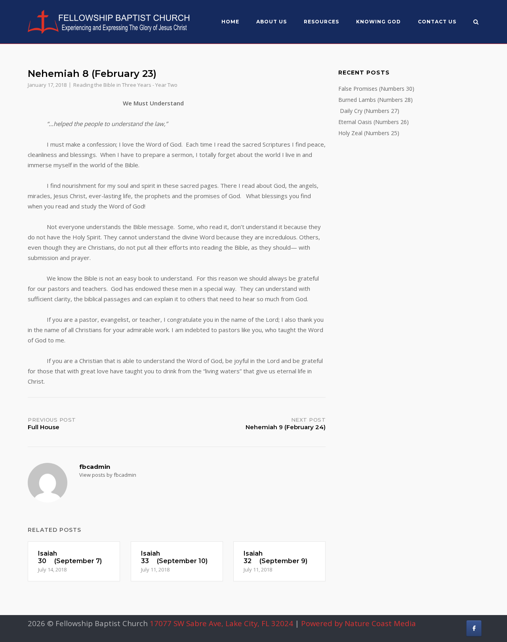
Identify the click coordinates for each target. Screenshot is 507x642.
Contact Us (437, 22)
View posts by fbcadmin (107, 474)
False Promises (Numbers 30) (376, 88)
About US (271, 22)
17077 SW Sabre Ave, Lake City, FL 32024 (221, 623)
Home (230, 22)
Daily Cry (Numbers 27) (368, 111)
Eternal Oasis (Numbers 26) (373, 122)
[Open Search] (476, 22)
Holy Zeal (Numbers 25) (368, 133)
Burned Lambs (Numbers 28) (375, 99)
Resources (321, 22)
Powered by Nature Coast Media (358, 623)
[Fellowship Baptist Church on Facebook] (474, 628)
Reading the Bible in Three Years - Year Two (125, 84)
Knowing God (378, 22)
